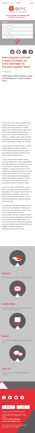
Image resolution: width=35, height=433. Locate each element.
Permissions (21, 425)
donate (6, 274)
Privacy (12, 425)
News (5, 336)
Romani (12, 3)
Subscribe (5, 3)
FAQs (23, 407)
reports (26, 125)
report (20, 162)
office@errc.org (14, 421)
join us (6, 369)
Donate (8, 407)
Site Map (5, 425)
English (18, 3)
